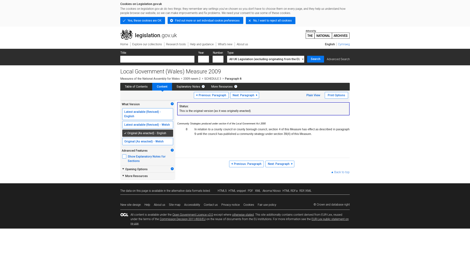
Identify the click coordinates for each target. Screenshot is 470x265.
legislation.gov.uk (150, 31)
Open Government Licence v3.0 (192, 214)
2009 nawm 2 (192, 78)
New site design (130, 204)
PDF (250, 190)
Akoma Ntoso (272, 190)
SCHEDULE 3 (212, 78)
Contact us (211, 204)
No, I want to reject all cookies (272, 20)
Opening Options (135, 169)
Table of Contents (136, 86)
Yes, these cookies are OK (144, 20)
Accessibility (192, 204)
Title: (123, 52)
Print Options (336, 95)
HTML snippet (237, 190)
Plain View (313, 95)
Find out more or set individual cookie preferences (207, 20)
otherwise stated (243, 214)
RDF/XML (305, 190)
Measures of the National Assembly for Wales (150, 78)
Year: (201, 52)
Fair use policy (267, 204)
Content (162, 86)
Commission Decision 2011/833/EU (183, 219)
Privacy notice (230, 204)
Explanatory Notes (188, 86)
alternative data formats (186, 190)
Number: (218, 52)
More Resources (222, 86)
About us (159, 204)
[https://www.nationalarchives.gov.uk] (328, 33)
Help (147, 204)
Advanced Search (338, 59)
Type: (230, 52)
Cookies (248, 204)
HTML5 (222, 190)
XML (258, 190)
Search (315, 59)
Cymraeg (344, 44)
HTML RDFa (290, 190)
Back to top (342, 172)
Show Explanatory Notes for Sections (147, 159)
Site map (174, 204)
